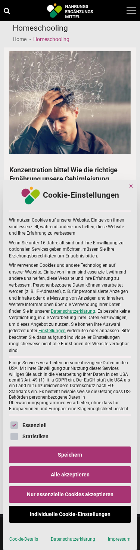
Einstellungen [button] (52, 330)
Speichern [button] (70, 455)
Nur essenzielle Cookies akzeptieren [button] (70, 494)
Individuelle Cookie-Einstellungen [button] (70, 514)
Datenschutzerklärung (73, 311)
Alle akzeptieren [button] (70, 475)
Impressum (119, 539)
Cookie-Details (23, 539)
